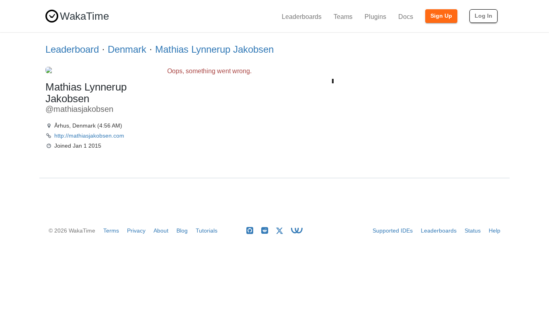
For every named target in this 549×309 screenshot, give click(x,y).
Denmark (127, 49)
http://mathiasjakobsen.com (89, 135)
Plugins (375, 16)
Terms (111, 230)
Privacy (136, 230)
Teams (343, 16)
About (161, 230)
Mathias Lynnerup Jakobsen (214, 49)
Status (473, 230)
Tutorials (206, 230)
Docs (405, 16)
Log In (483, 15)
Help (494, 230)
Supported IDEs (393, 230)
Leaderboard (72, 49)
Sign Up (441, 15)
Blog (182, 230)
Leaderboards (302, 16)
